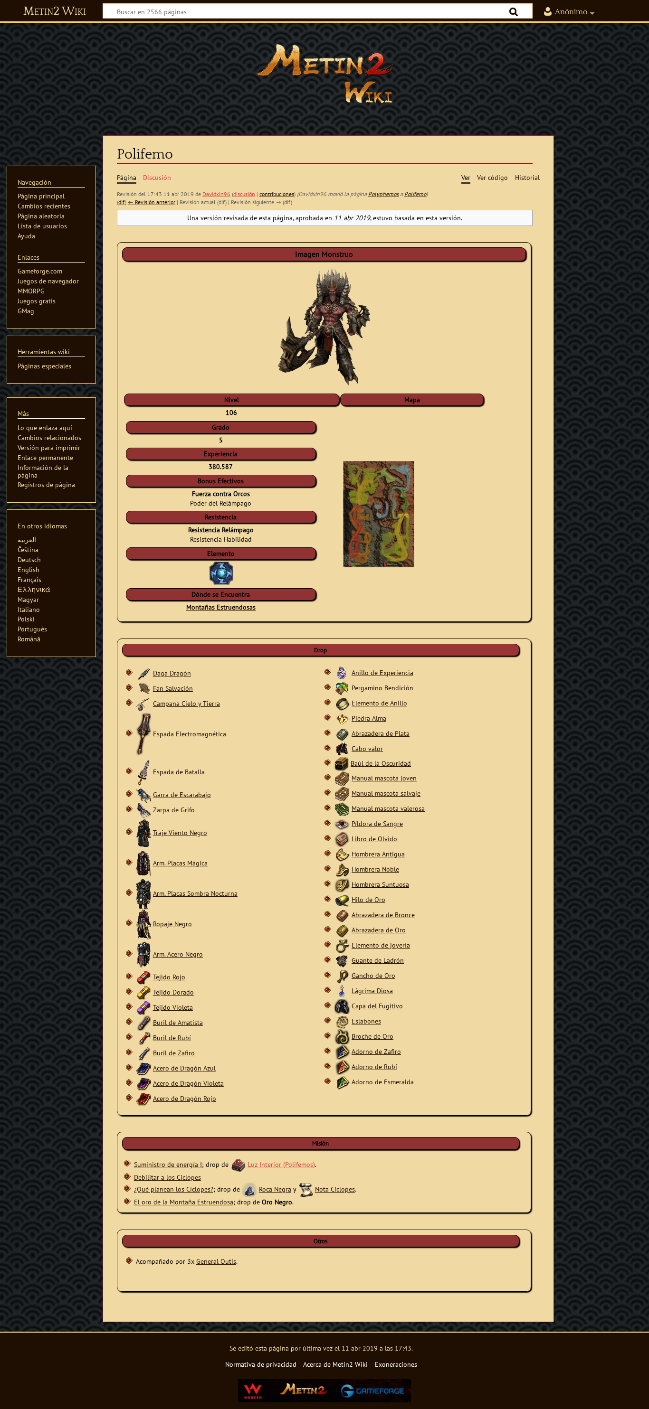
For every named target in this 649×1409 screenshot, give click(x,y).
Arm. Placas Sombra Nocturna (195, 893)
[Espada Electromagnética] (143, 733)
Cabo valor (367, 748)
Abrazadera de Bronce (383, 914)
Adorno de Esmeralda (383, 1081)
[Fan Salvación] (143, 688)
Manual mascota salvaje (386, 793)
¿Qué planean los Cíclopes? (173, 1188)
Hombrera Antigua (378, 853)
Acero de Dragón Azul (184, 1067)
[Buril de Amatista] (143, 1022)
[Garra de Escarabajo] (143, 794)
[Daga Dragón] (143, 672)
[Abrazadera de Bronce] (342, 914)
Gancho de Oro (373, 975)
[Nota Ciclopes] (305, 1188)
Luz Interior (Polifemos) (281, 1163)
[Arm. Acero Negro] (143, 953)
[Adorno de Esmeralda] (342, 1081)
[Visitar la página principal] (324, 73)
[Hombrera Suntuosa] (342, 884)
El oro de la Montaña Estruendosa (183, 1201)
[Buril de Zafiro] (143, 1052)
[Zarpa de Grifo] (143, 809)
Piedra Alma (369, 718)
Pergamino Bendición (382, 687)
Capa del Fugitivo (377, 1005)
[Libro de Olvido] (342, 838)
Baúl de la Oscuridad (381, 763)
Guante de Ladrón (378, 960)
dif (121, 202)
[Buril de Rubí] (143, 1037)
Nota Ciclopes (335, 1188)
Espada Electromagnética (189, 733)
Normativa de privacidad (260, 1364)
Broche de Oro (372, 1036)
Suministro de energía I (168, 1163)
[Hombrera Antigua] (342, 853)
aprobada (309, 217)
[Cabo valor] (342, 748)
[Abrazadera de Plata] (342, 733)
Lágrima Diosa (372, 990)
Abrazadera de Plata (381, 733)
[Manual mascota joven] (342, 777)
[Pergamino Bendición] (342, 687)
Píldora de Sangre (377, 823)
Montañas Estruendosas (221, 606)
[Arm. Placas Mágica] (143, 862)
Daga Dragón (172, 672)
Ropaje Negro (172, 923)
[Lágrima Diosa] (342, 990)
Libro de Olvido (374, 838)
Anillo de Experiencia (382, 672)
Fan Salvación (173, 688)
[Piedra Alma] (342, 718)
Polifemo (415, 193)
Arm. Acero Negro (178, 953)
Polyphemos (383, 193)
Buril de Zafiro (174, 1052)
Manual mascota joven (384, 777)
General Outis (216, 1261)
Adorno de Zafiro (376, 1051)
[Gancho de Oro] (342, 975)
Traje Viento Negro (180, 832)
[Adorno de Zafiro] (342, 1051)
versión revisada (224, 217)
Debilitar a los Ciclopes (167, 1177)
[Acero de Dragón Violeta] (143, 1083)
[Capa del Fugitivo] (342, 1005)
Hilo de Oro (368, 899)
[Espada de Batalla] (143, 771)
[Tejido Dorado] (143, 991)
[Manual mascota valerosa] (342, 808)
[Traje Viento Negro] (143, 832)
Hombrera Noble (375, 869)
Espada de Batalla (179, 771)
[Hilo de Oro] (342, 899)
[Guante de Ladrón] (342, 960)
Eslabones (366, 1020)
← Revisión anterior (151, 202)
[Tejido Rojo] (143, 976)
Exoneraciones (396, 1364)
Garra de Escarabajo (182, 794)
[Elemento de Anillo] (342, 702)
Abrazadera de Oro (379, 929)
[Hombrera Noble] (342, 869)
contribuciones (276, 193)
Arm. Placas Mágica (180, 862)
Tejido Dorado (173, 991)
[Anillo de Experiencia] (342, 672)
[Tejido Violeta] (143, 1007)
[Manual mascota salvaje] (342, 793)
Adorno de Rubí (374, 1066)
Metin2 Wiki (54, 11)
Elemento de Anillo (379, 702)
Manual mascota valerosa (388, 808)
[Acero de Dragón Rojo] (143, 1098)
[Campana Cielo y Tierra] (143, 703)
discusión (244, 193)
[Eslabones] (342, 1020)
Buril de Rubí (172, 1037)
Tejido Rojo (169, 976)
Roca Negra (275, 1188)
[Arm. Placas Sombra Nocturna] (143, 893)
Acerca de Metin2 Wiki (335, 1364)
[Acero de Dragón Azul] (143, 1067)
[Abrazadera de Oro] (342, 929)
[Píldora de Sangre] (342, 823)
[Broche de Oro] (342, 1036)
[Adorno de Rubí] (342, 1066)
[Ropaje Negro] (143, 923)
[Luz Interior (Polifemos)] (238, 1163)
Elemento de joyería (381, 944)
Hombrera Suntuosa (380, 884)
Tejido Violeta (173, 1007)
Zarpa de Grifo (174, 809)
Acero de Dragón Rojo (184, 1098)
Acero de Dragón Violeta (188, 1083)
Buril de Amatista (178, 1022)
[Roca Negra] (249, 1188)
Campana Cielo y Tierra (186, 703)
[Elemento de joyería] (342, 944)
